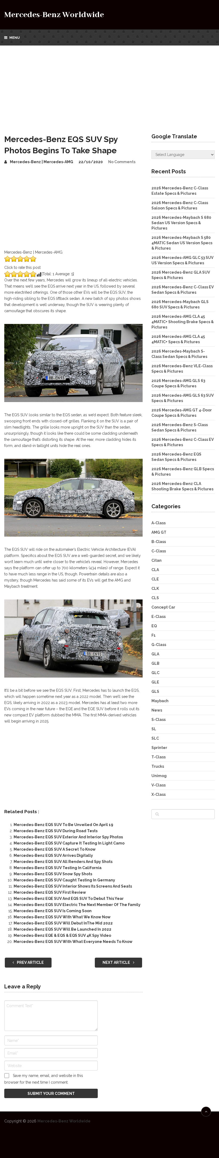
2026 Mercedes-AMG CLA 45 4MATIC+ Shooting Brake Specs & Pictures (182, 321)
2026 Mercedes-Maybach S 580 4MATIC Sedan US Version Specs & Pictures (181, 242)
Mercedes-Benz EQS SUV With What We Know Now (62, 917)
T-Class (158, 757)
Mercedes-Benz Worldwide (54, 14)
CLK (155, 588)
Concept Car (163, 607)
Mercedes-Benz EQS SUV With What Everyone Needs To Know (73, 941)
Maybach (160, 701)
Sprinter (159, 748)
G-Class (158, 645)
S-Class (158, 719)
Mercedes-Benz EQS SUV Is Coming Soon (53, 911)
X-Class (158, 794)
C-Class (158, 551)
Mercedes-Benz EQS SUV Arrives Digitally (53, 855)
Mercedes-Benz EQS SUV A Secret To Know (55, 849)
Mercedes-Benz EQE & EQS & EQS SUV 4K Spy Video (62, 935)
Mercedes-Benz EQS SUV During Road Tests (55, 831)
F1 (153, 635)
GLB (155, 663)
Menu (14, 38)
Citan (156, 560)
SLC (155, 738)
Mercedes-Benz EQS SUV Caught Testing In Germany (64, 880)
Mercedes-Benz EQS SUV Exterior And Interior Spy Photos (68, 837)
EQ (154, 626)
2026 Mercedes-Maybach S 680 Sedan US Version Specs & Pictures (181, 222)
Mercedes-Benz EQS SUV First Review (50, 892)
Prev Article (30, 962)
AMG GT (158, 532)
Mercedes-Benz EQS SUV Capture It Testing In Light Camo (69, 843)
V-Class (158, 785)
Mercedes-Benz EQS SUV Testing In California (57, 868)
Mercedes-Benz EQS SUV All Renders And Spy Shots (63, 861)
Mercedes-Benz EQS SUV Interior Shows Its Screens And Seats (73, 886)
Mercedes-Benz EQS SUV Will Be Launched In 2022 (62, 929)
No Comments (121, 162)
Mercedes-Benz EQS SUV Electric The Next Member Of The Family (77, 905)
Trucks (157, 766)
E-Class (158, 616)
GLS (155, 691)
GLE (155, 682)
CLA (155, 570)
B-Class (158, 542)
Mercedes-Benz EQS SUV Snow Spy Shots (53, 874)
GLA (155, 654)
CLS (155, 598)
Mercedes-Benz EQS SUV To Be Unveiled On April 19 (63, 825)
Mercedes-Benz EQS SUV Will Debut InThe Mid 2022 (63, 923)
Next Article (117, 962)
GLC (155, 673)
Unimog (159, 776)
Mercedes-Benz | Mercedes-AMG (41, 162)
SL (153, 729)
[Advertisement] (109, 85)
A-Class (158, 523)
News (156, 710)
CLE (155, 579)
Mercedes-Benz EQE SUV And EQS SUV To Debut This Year (69, 898)
